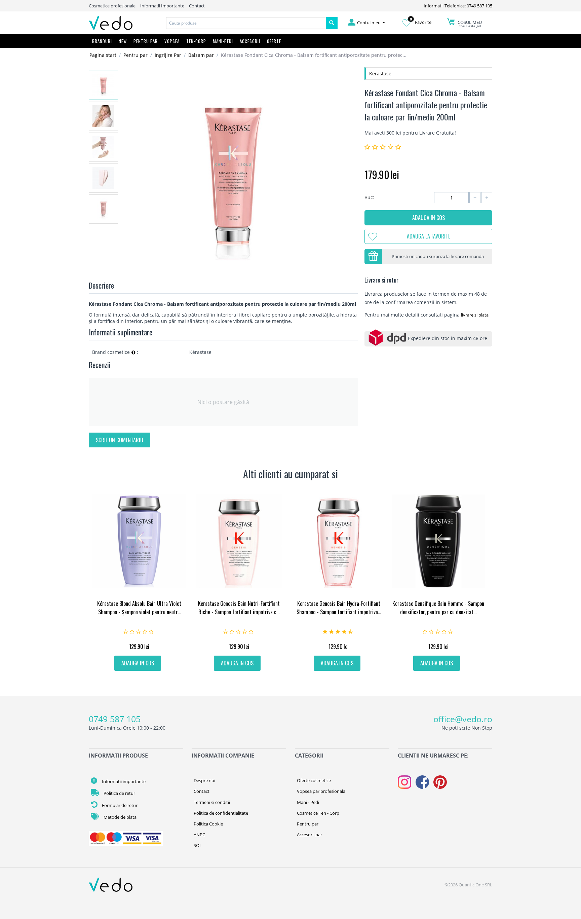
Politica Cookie (208, 824)
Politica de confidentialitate (221, 813)
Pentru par (135, 55)
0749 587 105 (115, 719)
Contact (197, 6)
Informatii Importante (162, 6)
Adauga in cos (428, 218)
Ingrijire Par (168, 55)
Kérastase (380, 73)
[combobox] (246, 23)
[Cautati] (332, 23)
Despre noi (204, 780)
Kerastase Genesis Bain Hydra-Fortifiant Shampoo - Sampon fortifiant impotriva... (339, 607)
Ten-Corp (196, 41)
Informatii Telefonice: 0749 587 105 (458, 6)
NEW (123, 41)
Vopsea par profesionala (321, 791)
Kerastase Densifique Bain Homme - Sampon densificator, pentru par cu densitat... (438, 607)
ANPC (199, 835)
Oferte (274, 41)
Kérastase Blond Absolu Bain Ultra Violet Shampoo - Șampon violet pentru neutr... (139, 607)
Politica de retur (119, 793)
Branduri (102, 41)
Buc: (369, 197)
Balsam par (201, 55)
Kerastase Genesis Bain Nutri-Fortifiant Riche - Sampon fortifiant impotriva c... (239, 607)
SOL (198, 845)
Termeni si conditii (212, 802)
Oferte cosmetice (314, 780)
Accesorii (250, 41)
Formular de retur (119, 805)
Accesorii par (309, 835)
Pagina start (102, 55)
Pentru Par (145, 41)
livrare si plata (475, 315)
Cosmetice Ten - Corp (318, 813)
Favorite (420, 22)
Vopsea (172, 41)
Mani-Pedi (223, 41)
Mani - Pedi (308, 802)
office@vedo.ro (462, 719)
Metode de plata (120, 817)
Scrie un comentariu (119, 440)
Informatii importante (123, 781)
